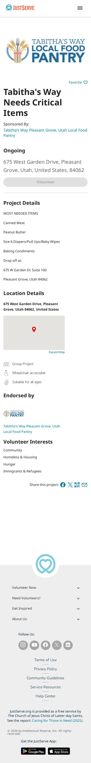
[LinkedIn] (68, 645)
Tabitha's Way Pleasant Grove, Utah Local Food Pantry (45, 133)
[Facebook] (45, 645)
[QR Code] (77, 484)
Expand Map (57, 352)
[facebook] (63, 485)
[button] (78, 82)
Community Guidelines (45, 678)
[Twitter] (57, 646)
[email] (84, 485)
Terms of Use (45, 659)
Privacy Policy (45, 668)
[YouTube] (34, 645)
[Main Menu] (81, 8)
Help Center (45, 696)
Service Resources (45, 687)
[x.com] (70, 484)
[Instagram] (23, 645)
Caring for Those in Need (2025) (57, 720)
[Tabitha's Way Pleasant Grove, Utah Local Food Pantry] (34, 413)
